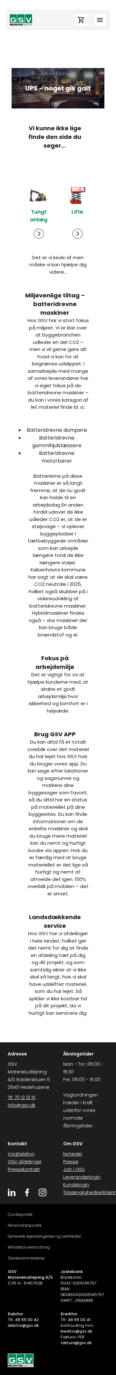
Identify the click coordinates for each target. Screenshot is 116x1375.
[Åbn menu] (100, 20)
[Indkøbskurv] (81, 20)
